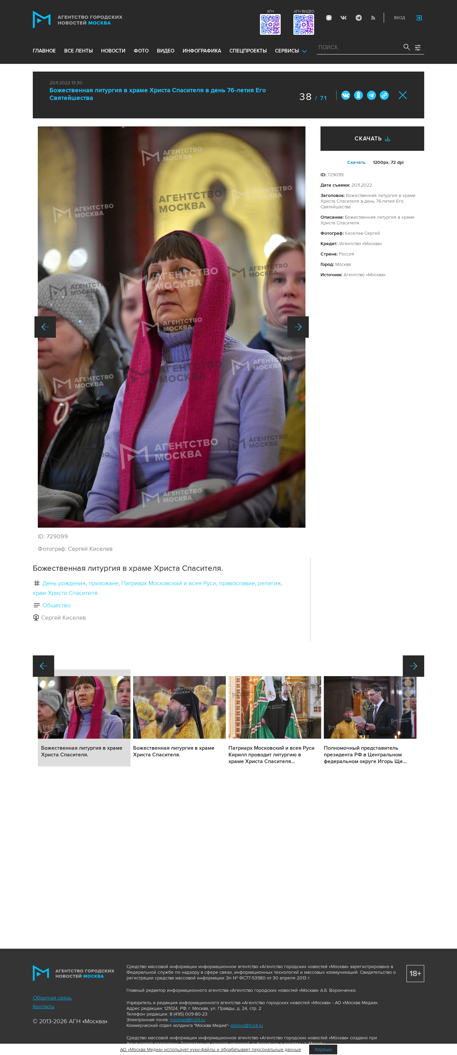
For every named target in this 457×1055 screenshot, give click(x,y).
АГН (270, 11)
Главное (44, 51)
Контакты (44, 1006)
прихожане (103, 583)
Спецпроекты (248, 51)
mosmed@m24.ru (187, 1020)
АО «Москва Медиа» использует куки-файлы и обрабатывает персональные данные (210, 1049)
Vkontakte (344, 18)
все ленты (78, 51)
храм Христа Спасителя (65, 593)
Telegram (358, 18)
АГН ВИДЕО (304, 11)
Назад (45, 327)
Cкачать (356, 162)
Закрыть (402, 95)
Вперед (298, 327)
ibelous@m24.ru (247, 1025)
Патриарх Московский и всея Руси (168, 583)
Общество (56, 605)
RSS (373, 18)
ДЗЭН (329, 18)
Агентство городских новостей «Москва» (90, 19)
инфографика (202, 51)
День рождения (64, 583)
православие (237, 583)
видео (165, 51)
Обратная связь (52, 997)
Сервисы (287, 51)
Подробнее (84, 717)
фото (141, 51)
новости (113, 51)
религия (269, 583)
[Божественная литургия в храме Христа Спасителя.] (171, 327)
